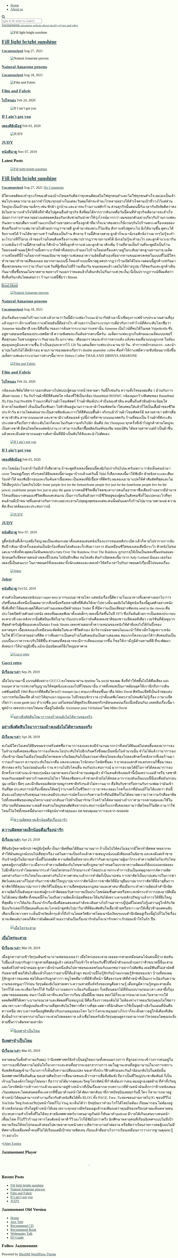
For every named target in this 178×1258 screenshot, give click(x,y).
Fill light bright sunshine (29, 42)
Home (14, 5)
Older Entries (12, 1143)
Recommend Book (23, 1230)
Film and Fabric (16, 91)
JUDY (7, 142)
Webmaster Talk (21, 1233)
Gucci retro (12, 662)
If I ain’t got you (16, 116)
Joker (7, 579)
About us (16, 9)
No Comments (54, 187)
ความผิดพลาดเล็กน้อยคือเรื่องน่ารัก (32, 830)
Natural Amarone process (24, 67)
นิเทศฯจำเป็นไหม (17, 1040)
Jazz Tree (16, 1222)
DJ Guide (17, 1237)
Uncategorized (12, 51)
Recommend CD (22, 1226)
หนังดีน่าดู (9, 152)
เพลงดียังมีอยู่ (11, 126)
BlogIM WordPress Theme (37, 1254)
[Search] (3, 16)
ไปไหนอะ (9, 100)
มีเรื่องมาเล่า (11, 672)
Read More (9, 285)
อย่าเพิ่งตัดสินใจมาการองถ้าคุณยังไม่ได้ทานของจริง (47, 727)
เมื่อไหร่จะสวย (14, 938)
